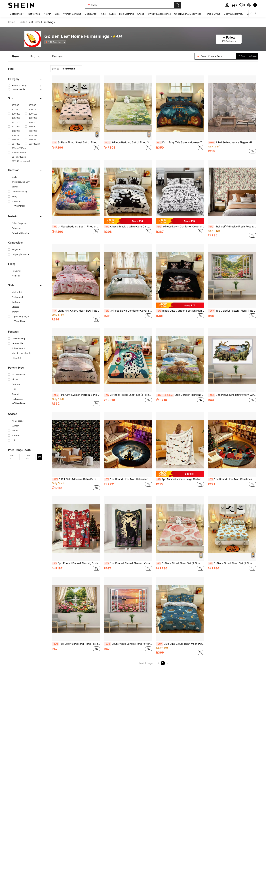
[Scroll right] (255, 13)
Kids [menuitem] (103, 13)
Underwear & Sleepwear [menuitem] (187, 13)
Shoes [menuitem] (140, 13)
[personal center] (227, 5)
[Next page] (167, 663)
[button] (249, 5)
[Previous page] (158, 663)
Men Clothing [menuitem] (126, 13)
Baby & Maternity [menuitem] (233, 13)
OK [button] (39, 457)
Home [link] (11, 22)
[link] (234, 5)
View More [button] (20, 205)
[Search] (177, 5)
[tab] (15, 56)
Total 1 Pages (146, 663)
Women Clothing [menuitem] (72, 13)
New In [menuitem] (47, 13)
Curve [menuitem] (112, 13)
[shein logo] (21, 5)
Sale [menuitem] (57, 13)
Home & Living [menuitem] (212, 13)
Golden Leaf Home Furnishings (76, 36)
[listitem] (55, 42)
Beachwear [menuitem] (91, 13)
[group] (25, 85)
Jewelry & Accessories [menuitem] (159, 13)
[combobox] (66, 68)
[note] (128, 221)
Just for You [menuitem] (34, 13)
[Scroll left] (251, 13)
